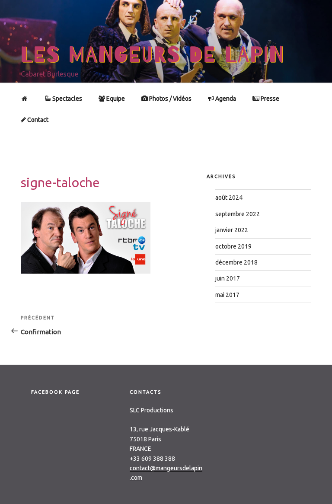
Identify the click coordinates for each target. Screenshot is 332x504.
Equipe (115, 98)
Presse (269, 98)
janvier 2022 (231, 229)
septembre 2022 (237, 214)
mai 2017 (227, 294)
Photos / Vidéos (170, 98)
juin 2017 (227, 278)
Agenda (225, 98)
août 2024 (229, 197)
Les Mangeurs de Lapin (153, 55)
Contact (37, 119)
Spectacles (66, 98)
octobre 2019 (233, 246)
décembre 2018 (236, 262)
